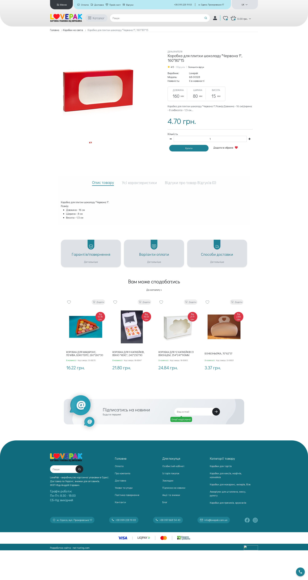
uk (243, 4)
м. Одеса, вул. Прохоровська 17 (74, 520)
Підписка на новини (173, 487)
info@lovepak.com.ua (215, 520)
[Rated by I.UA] (251, 547)
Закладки (167, 480)
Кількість (173, 134)
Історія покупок (170, 473)
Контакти (120, 502)
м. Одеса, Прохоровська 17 (211, 4)
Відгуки (129, 4)
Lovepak (193, 73)
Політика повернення (127, 495)
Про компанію (122, 473)
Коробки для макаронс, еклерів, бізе (230, 484)
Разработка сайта (60, 547)
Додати (100, 302)
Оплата (85, 4)
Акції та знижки (171, 495)
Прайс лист (115, 4)
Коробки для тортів (221, 466)
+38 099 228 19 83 (183, 4)
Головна (54, 30)
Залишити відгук (196, 67)
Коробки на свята (73, 30)
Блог (164, 502)
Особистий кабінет (173, 466)
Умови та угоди (124, 487)
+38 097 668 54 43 (169, 520)
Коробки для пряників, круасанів (228, 502)
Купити (189, 148)
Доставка (99, 4)
